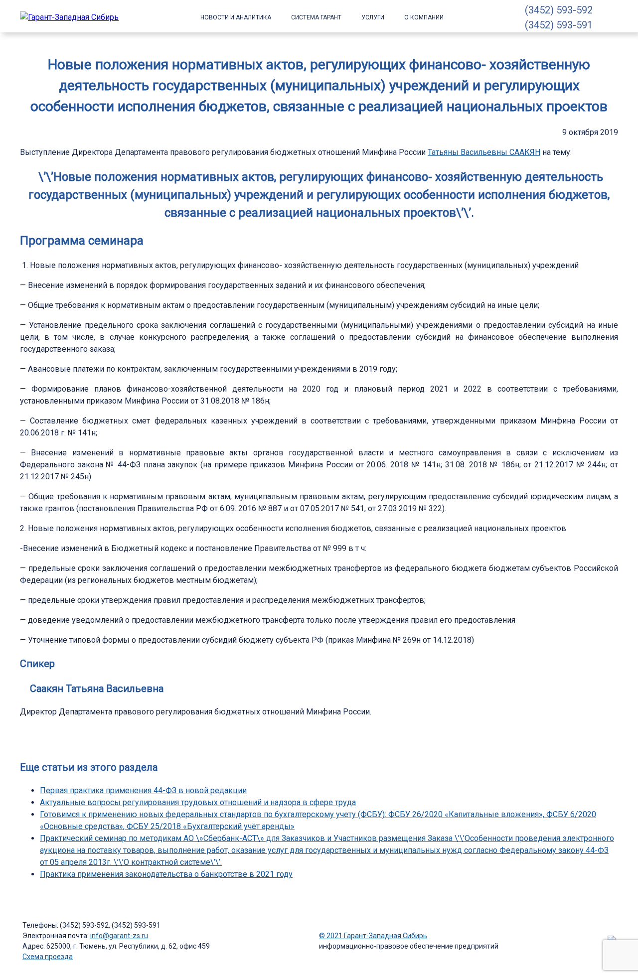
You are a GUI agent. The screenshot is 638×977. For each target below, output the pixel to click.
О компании (424, 17)
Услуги (372, 17)
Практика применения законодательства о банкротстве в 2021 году (166, 874)
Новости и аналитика (235, 17)
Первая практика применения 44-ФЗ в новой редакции (143, 790)
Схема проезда (47, 957)
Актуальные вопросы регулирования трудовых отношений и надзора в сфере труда (198, 802)
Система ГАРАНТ (316, 17)
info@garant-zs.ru (119, 936)
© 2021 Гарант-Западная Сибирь (373, 936)
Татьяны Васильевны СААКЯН (484, 152)
